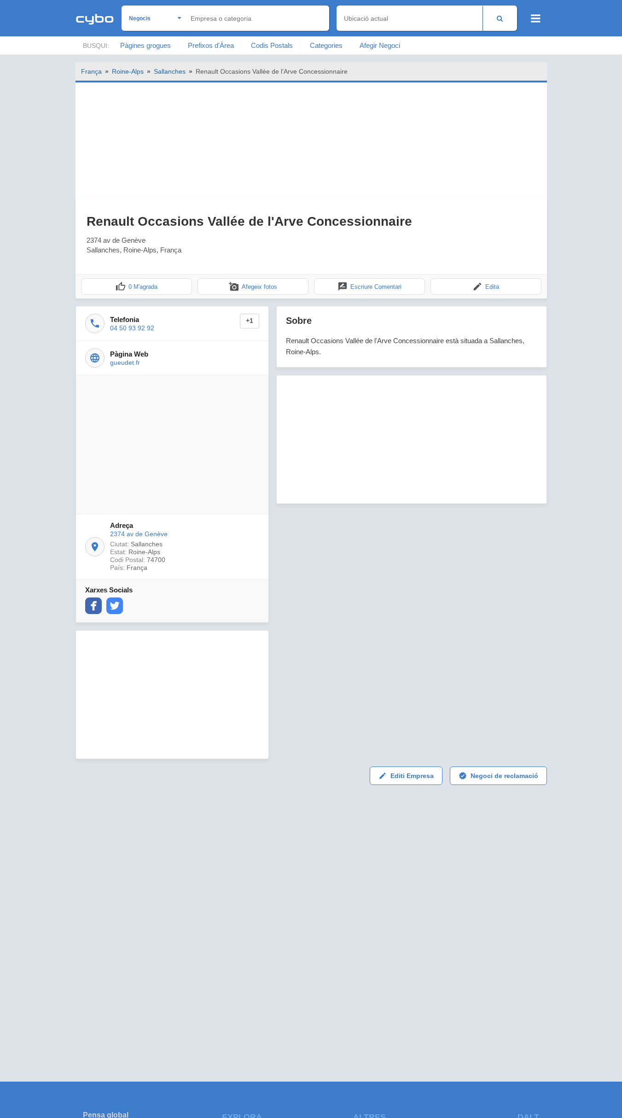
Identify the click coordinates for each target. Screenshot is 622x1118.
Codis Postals (272, 45)
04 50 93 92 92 (132, 328)
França (91, 71)
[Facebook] (93, 605)
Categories (326, 45)
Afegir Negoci (380, 45)
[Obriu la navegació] (535, 18)
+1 (249, 320)
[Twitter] (114, 605)
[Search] (499, 18)
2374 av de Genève (139, 534)
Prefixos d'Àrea (211, 45)
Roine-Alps (128, 71)
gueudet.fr (125, 362)
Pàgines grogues (145, 45)
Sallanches (170, 71)
